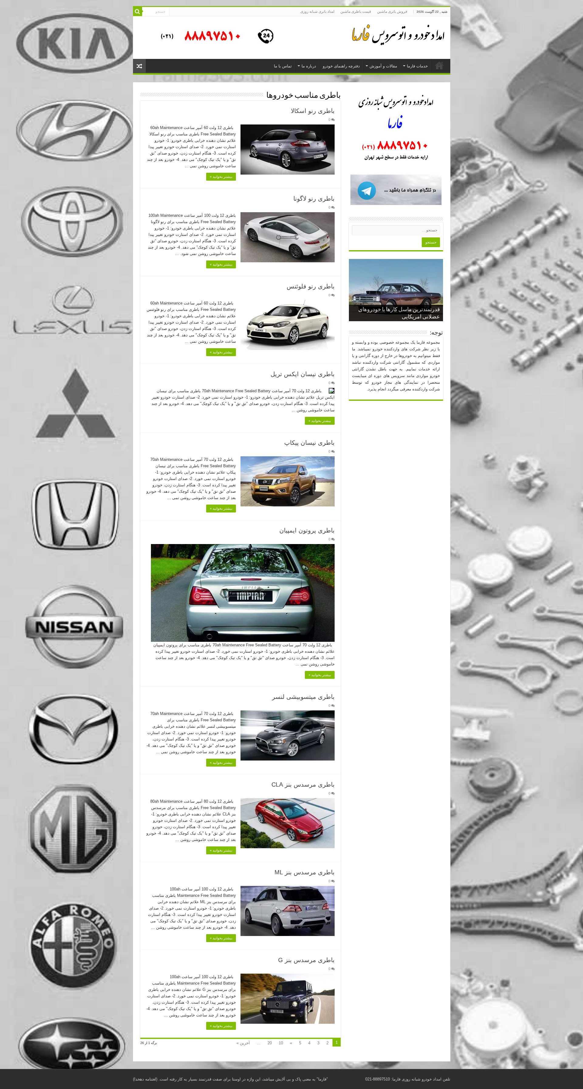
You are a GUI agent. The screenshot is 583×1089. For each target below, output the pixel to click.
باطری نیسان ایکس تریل (303, 374)
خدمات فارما (417, 66)
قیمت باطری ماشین (355, 11)
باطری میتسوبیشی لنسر (303, 696)
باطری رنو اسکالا (313, 110)
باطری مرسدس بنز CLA (303, 784)
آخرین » (243, 1043)
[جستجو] (137, 11)
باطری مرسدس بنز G (306, 960)
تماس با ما (283, 66)
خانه (439, 65)
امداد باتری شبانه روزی (317, 11)
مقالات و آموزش (383, 66)
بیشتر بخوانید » (221, 177)
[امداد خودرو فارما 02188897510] (397, 33)
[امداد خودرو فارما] (213, 37)
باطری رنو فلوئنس (311, 286)
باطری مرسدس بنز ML (304, 872)
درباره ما (309, 66)
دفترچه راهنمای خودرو (341, 66)
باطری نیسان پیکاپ (309, 442)
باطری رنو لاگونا (314, 198)
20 (270, 1043)
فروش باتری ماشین (392, 11)
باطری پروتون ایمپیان (307, 530)
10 (281, 1043)
